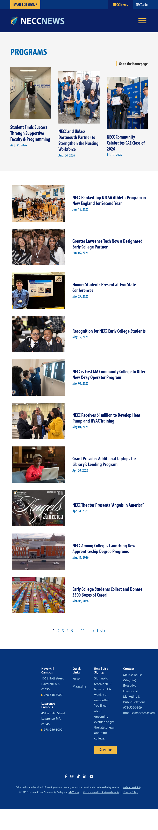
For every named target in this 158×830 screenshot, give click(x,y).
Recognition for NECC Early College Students (109, 331)
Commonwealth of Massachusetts (101, 792)
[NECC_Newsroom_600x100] (37, 20)
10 (82, 630)
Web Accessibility (132, 787)
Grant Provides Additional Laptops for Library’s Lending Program (104, 461)
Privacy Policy (130, 792)
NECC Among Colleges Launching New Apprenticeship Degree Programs (103, 549)
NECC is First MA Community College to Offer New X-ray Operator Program (108, 374)
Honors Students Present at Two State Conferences (104, 287)
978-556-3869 (132, 707)
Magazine (79, 686)
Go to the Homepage (133, 63)
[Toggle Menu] (142, 20)
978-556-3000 (53, 695)
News (76, 679)
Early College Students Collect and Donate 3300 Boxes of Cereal (107, 592)
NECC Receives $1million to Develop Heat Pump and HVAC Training (106, 418)
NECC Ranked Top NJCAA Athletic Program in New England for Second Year (109, 200)
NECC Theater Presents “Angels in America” (108, 505)
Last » (101, 630)
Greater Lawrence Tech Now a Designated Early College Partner (107, 244)
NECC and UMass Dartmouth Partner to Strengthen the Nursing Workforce (78, 140)
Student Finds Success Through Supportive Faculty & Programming (30, 133)
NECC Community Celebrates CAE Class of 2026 (126, 143)
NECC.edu (142, 4)
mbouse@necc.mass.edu (140, 713)
